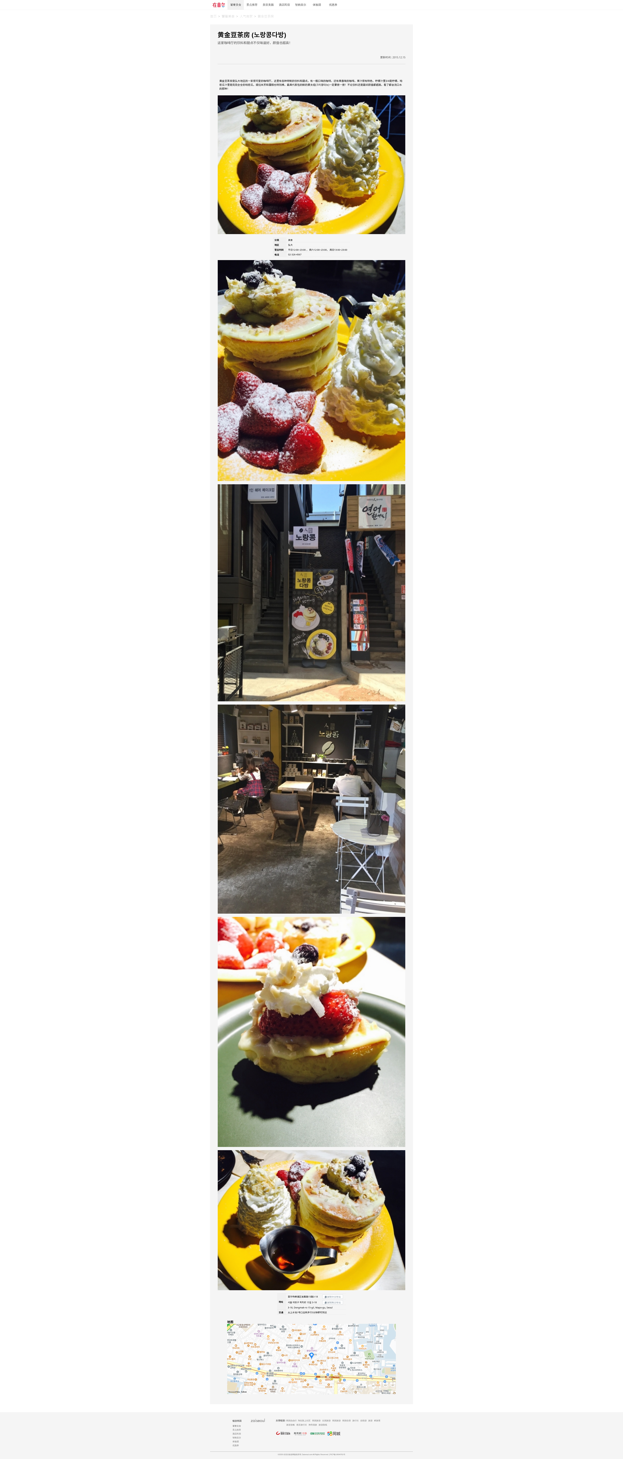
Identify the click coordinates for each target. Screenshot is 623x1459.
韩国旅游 (316, 1420)
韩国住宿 (346, 1420)
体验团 (317, 4)
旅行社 (355, 1420)
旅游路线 (323, 1425)
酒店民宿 (284, 4)
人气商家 (246, 16)
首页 (213, 16)
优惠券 (333, 4)
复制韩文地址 (334, 1302)
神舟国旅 (313, 1425)
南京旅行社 (301, 1425)
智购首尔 (300, 4)
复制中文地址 (334, 1296)
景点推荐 (251, 4)
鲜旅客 (377, 1420)
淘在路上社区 (304, 1420)
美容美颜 (268, 4)
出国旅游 (326, 1420)
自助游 (363, 1420)
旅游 (370, 1420)
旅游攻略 (290, 1425)
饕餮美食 (235, 4)
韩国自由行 (291, 1420)
